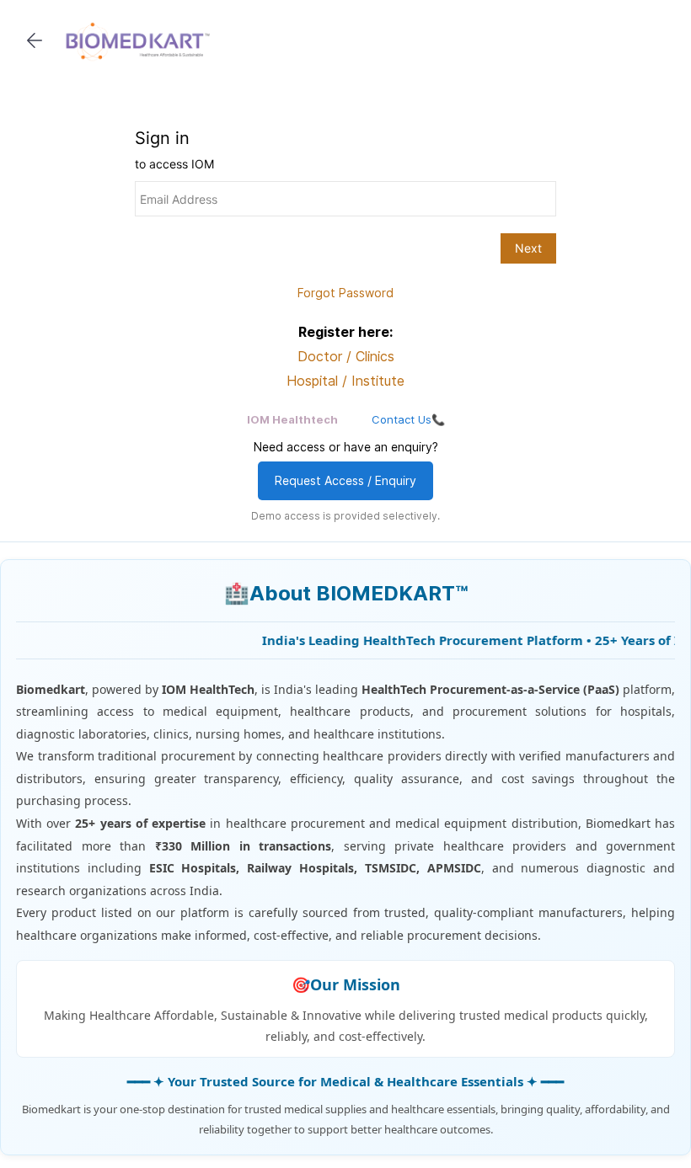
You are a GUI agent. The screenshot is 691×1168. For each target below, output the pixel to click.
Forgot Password (345, 292)
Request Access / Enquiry (345, 480)
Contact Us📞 (408, 419)
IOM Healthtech (292, 419)
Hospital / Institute (345, 380)
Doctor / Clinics (345, 356)
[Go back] (34, 40)
